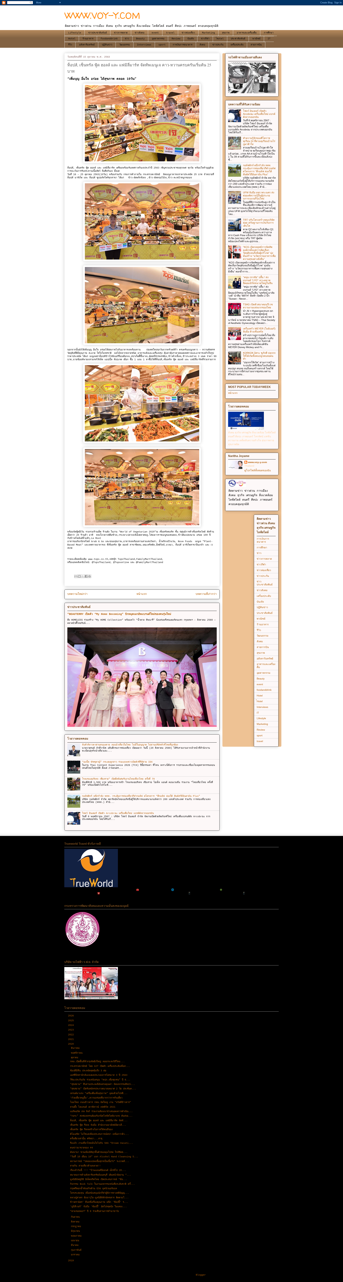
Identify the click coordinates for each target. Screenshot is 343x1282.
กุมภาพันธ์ (77, 1250)
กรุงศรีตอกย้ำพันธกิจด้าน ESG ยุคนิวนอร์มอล (93, 1188)
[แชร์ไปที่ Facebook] (86, 576)
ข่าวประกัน (217, 44)
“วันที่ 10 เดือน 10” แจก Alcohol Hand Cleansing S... (104, 1156)
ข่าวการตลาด (121, 32)
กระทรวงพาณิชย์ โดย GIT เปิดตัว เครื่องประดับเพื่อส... (100, 1066)
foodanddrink (109, 38)
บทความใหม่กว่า (77, 594)
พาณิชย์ (256, 38)
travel (170, 32)
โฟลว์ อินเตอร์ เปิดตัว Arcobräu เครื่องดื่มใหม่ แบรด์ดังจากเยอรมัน (118, 813)
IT (269, 38)
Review (176, 38)
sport (162, 44)
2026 (71, 1015)
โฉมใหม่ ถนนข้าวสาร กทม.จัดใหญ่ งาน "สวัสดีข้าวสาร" (100, 1102)
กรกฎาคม (77, 1226)
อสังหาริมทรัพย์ (87, 44)
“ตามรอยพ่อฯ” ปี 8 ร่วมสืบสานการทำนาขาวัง (94, 1211)
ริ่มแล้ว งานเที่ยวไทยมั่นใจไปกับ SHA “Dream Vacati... (101, 1143)
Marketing (208, 32)
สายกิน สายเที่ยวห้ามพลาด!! (85, 1165)
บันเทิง (190, 38)
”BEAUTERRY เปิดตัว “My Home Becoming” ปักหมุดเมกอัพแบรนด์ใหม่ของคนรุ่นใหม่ (119, 614)
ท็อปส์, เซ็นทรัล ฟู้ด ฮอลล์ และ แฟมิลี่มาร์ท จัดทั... (99, 1120)
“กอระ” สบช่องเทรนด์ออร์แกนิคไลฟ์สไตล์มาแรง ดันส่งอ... (101, 1116)
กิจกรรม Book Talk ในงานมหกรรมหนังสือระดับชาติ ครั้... (102, 1184)
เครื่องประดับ (237, 44)
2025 (71, 1020)
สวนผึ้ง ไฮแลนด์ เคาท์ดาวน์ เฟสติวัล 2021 (92, 1107)
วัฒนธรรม (124, 44)
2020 (71, 1044)
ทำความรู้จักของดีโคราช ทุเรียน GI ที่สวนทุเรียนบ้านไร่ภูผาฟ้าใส (259, 141)
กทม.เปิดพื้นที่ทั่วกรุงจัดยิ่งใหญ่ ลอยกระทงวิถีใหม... (97, 1061)
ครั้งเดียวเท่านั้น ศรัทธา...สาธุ (86, 1138)
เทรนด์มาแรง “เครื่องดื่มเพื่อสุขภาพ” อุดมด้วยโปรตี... (99, 1093)
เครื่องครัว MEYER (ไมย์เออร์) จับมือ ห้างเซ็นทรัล (259, 330)
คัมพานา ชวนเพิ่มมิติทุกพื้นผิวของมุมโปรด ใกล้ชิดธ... (99, 1152)
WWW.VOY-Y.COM (102, 15)
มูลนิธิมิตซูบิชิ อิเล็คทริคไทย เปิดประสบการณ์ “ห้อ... (98, 1179)
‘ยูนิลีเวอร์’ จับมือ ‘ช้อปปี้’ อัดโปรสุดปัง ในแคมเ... (98, 1206)
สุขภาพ (226, 32)
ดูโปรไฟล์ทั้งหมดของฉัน (257, 470)
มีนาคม (75, 1245)
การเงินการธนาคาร (182, 44)
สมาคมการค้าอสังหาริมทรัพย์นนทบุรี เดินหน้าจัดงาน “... (100, 1175)
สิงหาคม (76, 1221)
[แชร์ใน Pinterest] (89, 576)
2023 (71, 1030)
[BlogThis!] (79, 576)
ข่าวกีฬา (205, 38)
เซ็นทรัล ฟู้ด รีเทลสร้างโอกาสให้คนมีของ (91, 1129)
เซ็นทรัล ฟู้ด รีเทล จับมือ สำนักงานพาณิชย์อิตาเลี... (98, 1125)
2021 (71, 1039)
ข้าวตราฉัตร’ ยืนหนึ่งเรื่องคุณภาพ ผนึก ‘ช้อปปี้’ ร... (99, 1202)
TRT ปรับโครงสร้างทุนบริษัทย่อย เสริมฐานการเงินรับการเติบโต (258, 222)
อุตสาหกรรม (158, 38)
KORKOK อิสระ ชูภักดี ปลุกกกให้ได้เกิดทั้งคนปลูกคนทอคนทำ (259, 355)
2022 (71, 1034)
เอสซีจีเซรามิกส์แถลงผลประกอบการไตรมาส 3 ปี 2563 (98, 1075)
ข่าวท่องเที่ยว (188, 32)
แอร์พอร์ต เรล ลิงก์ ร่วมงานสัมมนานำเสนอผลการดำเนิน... (101, 1111)
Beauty (140, 38)
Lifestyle (74, 32)
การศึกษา (269, 32)
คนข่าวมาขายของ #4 (81, 1147)
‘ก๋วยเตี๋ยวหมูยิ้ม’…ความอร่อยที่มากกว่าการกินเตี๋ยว (96, 1098)
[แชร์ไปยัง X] (82, 576)
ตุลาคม (75, 1057)
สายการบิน (256, 44)
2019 (71, 1260)
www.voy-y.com (257, 462)
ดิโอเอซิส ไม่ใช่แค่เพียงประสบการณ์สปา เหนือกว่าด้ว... (99, 1134)
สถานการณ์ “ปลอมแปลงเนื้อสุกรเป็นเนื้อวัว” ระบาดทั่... (99, 1161)
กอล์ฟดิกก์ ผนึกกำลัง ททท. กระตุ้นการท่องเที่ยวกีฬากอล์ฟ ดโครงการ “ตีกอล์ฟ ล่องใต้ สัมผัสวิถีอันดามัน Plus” (141, 796)
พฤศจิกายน (77, 1053)
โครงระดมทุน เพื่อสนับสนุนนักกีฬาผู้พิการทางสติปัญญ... (99, 1193)
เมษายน (76, 1240)
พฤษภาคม (77, 1236)
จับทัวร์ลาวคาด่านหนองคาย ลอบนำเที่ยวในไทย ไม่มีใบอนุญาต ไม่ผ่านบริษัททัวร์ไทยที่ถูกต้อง (130, 744)
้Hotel (220, 38)
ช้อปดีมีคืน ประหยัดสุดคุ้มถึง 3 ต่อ (88, 1070)
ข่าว (127, 38)
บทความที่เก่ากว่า (206, 594)
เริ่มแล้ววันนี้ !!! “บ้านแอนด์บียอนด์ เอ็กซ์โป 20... (98, 1170)
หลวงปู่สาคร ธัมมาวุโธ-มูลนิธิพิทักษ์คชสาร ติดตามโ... (99, 1197)
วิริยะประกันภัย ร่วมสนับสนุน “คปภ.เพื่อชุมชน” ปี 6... (100, 1079)
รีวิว (70, 44)
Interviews (144, 44)
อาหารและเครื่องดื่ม (247, 32)
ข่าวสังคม (140, 32)
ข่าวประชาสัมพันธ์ (97, 32)
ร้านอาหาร (88, 38)
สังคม (202, 44)
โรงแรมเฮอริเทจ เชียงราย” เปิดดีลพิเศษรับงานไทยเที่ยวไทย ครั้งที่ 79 (118, 779)
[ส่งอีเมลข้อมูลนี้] (76, 576)
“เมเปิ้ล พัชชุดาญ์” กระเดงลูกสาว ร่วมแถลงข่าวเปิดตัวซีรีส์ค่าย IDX (117, 762)
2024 (71, 1025)
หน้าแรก (141, 594)
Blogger (201, 1275)
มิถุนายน (76, 1231)
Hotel (71, 38)
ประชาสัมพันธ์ (238, 38)
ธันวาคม (76, 1048)
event (155, 32)
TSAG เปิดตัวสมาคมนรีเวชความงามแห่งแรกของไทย (258, 306)
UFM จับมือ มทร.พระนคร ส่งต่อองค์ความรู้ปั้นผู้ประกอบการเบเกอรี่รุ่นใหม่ (258, 195)
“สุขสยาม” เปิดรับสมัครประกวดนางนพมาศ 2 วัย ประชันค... (103, 1088)
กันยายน (76, 1217)
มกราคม (76, 1254)
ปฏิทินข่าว (107, 44)
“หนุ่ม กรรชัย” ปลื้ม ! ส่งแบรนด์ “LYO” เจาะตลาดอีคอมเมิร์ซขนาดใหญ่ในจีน (258, 280)
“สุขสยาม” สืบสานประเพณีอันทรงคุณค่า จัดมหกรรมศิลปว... (102, 1084)
